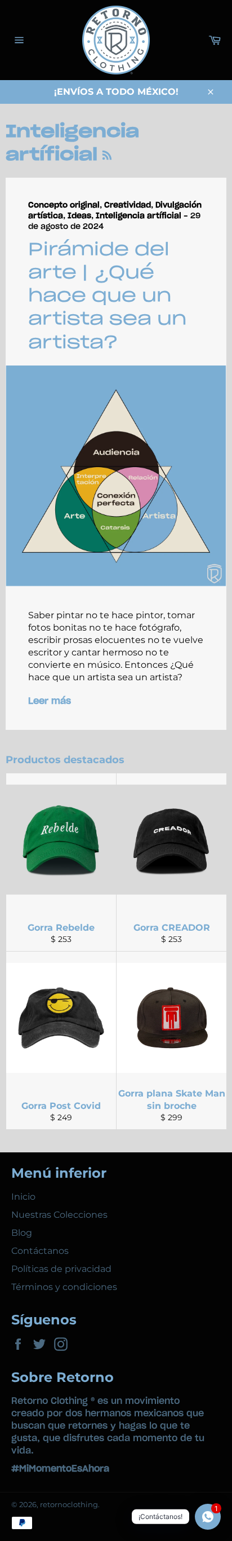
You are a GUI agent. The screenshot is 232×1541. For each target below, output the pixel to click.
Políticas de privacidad (61, 1268)
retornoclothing (69, 1504)
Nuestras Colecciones (59, 1214)
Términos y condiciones (64, 1287)
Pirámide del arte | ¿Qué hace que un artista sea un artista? (107, 296)
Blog (21, 1232)
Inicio (23, 1196)
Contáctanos (40, 1250)
